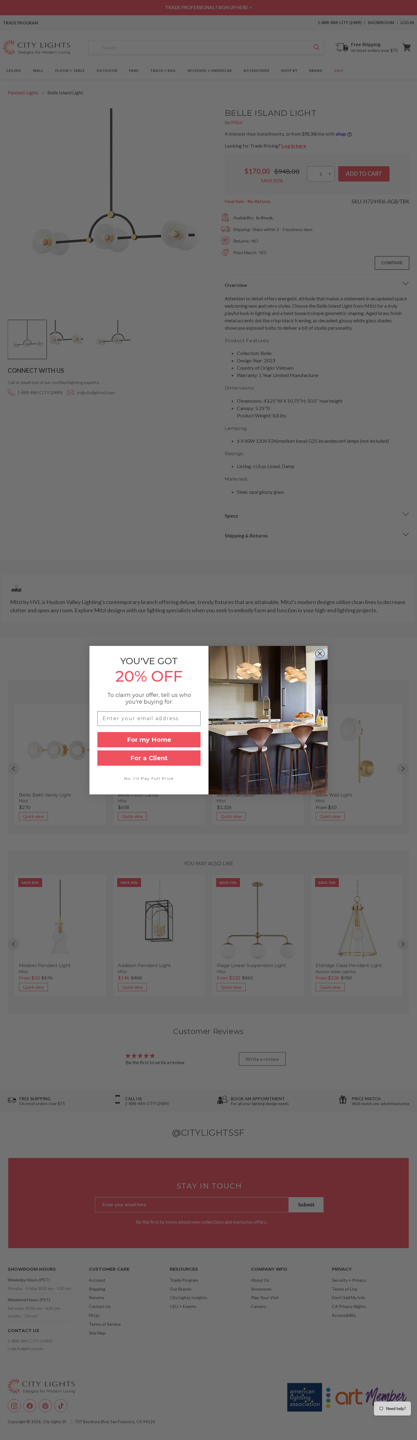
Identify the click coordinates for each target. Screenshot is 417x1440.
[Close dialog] (320, 653)
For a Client (149, 758)
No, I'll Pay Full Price (149, 778)
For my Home (149, 739)
